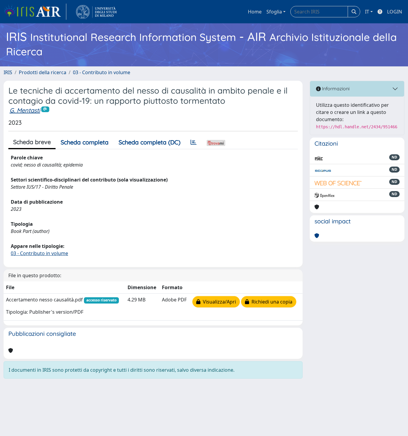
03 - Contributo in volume (101, 72)
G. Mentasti (25, 110)
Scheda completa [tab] (84, 142)
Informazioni (335, 89)
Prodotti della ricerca (42, 72)
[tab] (193, 142)
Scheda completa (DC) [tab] (149, 142)
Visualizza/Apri (218, 301)
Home (255, 11)
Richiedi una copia (270, 301)
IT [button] (367, 11)
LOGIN (394, 11)
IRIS (8, 72)
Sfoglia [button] (274, 11)
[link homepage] (35, 12)
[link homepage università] (96, 12)
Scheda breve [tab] (32, 142)
